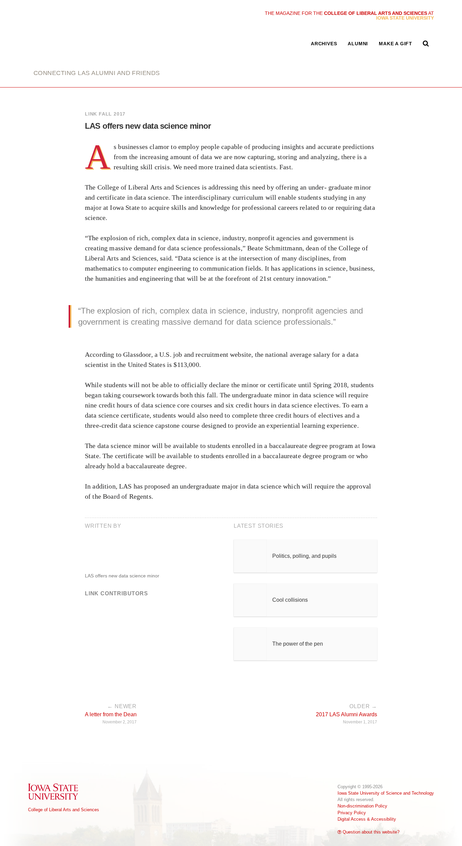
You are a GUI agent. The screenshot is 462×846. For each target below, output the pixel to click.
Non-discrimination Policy (362, 805)
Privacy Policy (352, 812)
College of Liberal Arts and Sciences (63, 809)
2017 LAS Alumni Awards (346, 714)
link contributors (116, 593)
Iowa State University (53, 791)
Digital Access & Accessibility (367, 819)
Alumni (358, 43)
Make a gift (395, 43)
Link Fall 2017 (105, 114)
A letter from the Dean (111, 714)
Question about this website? (370, 832)
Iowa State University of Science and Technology (386, 793)
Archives (324, 43)
